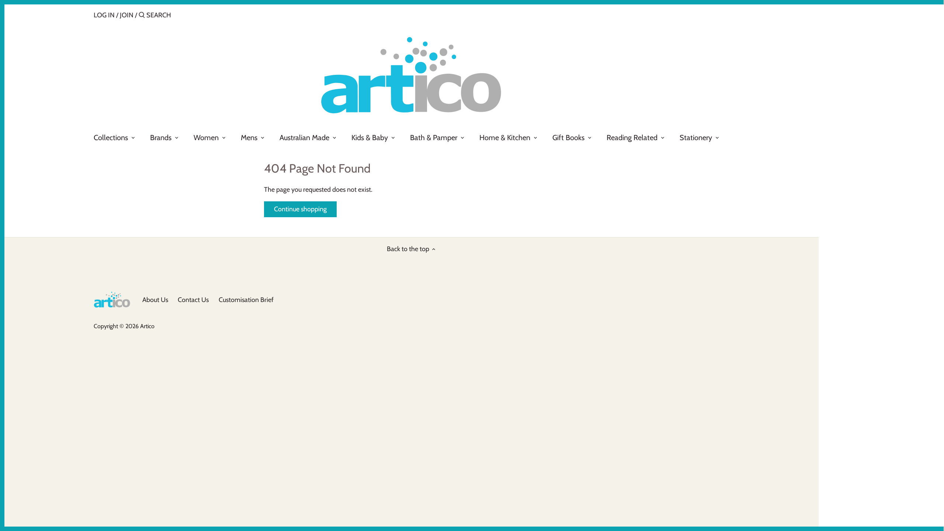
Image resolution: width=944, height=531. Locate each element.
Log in (104, 15)
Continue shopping (300, 209)
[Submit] (142, 16)
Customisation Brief (246, 300)
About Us (155, 300)
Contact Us (193, 300)
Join (126, 15)
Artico (147, 326)
